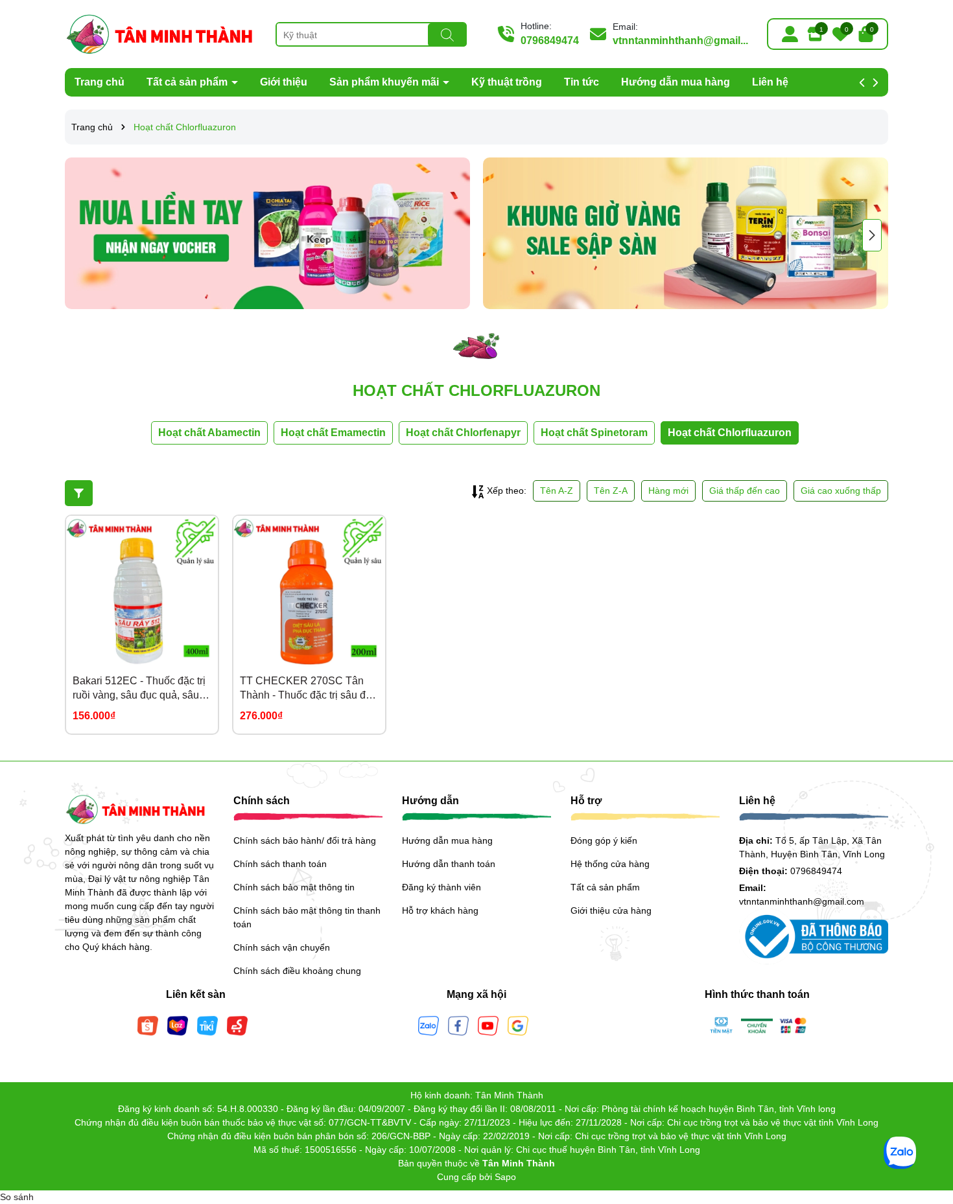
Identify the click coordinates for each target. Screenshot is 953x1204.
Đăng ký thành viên (441, 887)
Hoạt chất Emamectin (333, 432)
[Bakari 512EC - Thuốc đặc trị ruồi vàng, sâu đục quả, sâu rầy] (142, 591)
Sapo (505, 1177)
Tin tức (581, 81)
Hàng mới (668, 490)
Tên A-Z (556, 490)
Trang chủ (99, 81)
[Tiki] (207, 1024)
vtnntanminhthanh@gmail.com (801, 901)
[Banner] (267, 233)
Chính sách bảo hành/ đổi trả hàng (304, 840)
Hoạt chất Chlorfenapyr (463, 432)
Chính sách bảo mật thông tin (294, 887)
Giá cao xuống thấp (841, 490)
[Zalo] (428, 1024)
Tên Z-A (611, 490)
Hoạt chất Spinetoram (594, 432)
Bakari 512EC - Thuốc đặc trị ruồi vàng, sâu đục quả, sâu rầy (139, 689)
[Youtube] (488, 1024)
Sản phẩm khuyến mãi (385, 81)
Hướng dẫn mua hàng (675, 81)
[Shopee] (147, 1024)
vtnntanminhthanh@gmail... (680, 40)
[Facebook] (458, 1024)
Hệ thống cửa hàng (610, 864)
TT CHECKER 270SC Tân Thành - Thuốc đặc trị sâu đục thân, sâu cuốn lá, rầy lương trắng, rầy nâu (308, 689)
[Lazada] (177, 1024)
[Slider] (685, 233)
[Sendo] (237, 1024)
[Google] (518, 1024)
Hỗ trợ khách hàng (440, 910)
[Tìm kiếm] (447, 35)
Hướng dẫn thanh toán (448, 864)
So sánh (17, 1197)
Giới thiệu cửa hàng (611, 910)
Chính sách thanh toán (280, 864)
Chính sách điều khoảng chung (297, 971)
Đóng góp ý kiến (604, 840)
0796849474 (550, 40)
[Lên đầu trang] (927, 1126)
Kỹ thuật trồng (506, 81)
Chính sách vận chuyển (281, 947)
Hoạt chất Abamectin (209, 432)
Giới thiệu (283, 81)
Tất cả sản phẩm (188, 81)
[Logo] (160, 33)
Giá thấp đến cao (744, 490)
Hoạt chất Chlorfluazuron (730, 432)
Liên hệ (770, 81)
